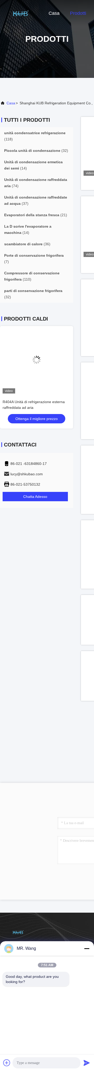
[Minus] (87, 948)
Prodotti (78, 13)
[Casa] (21, 13)
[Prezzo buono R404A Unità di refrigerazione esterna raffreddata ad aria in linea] (36, 360)
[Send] (87, 1062)
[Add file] (6, 1062)
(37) (35, 200)
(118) (35, 136)
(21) (35, 215)
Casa (54, 13)
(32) (36, 150)
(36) (27, 244)
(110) (32, 276)
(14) (33, 165)
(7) (34, 258)
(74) (35, 183)
